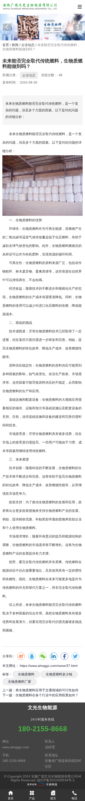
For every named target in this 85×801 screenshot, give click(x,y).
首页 (6, 45)
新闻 (15, 45)
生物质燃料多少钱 (59, 674)
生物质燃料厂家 (19, 681)
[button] (7, 27)
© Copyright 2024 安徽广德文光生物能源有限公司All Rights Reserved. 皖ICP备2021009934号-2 (42, 778)
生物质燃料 (24, 134)
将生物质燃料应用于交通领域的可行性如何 (47, 690)
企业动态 (27, 45)
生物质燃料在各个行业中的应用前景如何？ (47, 695)
